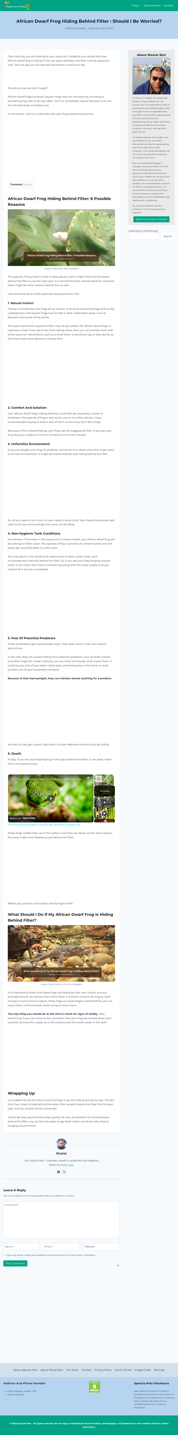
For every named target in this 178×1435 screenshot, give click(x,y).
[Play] (104, 802)
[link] (12, 779)
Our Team (72, 1370)
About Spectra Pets (25, 1370)
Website (90, 1246)
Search (168, 236)
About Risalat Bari (52, 1370)
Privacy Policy (103, 1370)
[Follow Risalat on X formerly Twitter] (64, 1171)
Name (9, 1246)
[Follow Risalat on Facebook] (58, 1171)
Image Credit (142, 1370)
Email (48, 1246)
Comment (12, 1204)
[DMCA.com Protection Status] (109, 1386)
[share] (88, 777)
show (27, 184)
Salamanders (152, 5)
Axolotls (168, 5)
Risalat (82, 28)
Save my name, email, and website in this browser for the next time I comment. (51, 1255)
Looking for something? (143, 230)
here (70, 1164)
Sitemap (159, 1370)
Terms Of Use (123, 1370)
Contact (87, 1370)
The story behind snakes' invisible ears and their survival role (50, 779)
